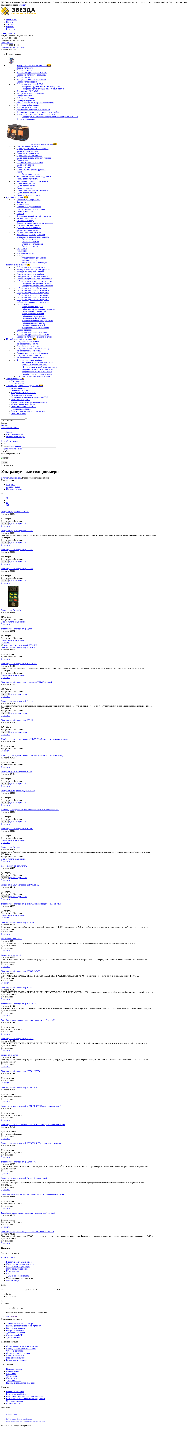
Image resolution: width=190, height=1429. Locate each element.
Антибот (5, 451)
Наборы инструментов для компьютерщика (41, 86)
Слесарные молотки (30, 241)
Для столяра (11, 1378)
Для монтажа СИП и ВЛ (27, 91)
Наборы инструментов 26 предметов (33, 293)
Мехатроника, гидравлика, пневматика (28, 411)
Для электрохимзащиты (27, 107)
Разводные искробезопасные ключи (37, 362)
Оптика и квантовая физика (23, 404)
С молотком (11, 1376)
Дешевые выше (13, 487)
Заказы (9, 432)
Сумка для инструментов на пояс (21, 1348)
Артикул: (5, 514)
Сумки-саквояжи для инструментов (32, 190)
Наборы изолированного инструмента (33, 302)
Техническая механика (21, 409)
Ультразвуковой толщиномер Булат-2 (17, 1039)
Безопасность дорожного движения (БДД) (29, 397)
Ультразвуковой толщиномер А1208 (17, 550)
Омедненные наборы (15, 1328)
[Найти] (26, 418)
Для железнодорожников (28, 119)
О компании (11, 20)
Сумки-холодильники (26, 193)
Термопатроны (17, 383)
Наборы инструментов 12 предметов (33, 288)
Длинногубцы (23, 204)
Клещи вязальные (29, 260)
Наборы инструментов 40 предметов (33, 300)
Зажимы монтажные (26, 253)
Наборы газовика (24, 96)
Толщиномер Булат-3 (10, 847)
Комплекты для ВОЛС (16, 1394)
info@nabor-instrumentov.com (13, 47)
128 (7, 505)
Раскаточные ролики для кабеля (31, 234)
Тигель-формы (17, 381)
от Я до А (10, 484)
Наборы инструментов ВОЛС (30, 84)
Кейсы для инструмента (27, 179)
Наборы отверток (24, 330)
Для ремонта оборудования (28, 105)
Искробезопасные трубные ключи (37, 372)
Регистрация (12, 441)
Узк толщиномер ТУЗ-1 (11, 939)
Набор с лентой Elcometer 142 (14, 866)
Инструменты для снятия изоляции (32, 276)
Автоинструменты (25, 68)
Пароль (4, 446)
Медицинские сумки (15, 1358)
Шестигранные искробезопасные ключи (39, 367)
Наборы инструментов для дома (31, 267)
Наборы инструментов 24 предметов (33, 290)
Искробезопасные (14, 1369)
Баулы (19, 172)
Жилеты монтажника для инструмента (34, 176)
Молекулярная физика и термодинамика (29, 402)
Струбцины (22, 248)
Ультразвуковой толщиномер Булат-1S (18, 629)
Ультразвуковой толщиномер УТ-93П (17, 922)
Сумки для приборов (26, 167)
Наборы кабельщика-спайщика (30, 93)
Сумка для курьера (14, 1401)
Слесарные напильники (32, 244)
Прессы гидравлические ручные (31, 209)
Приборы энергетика (26, 100)
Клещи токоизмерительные (34, 258)
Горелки (20, 214)
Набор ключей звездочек (32, 307)
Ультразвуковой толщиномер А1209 (17, 568)
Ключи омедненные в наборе (29, 360)
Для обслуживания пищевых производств (35, 103)
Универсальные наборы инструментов (34, 269)
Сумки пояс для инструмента (29, 155)
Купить (4, 523)
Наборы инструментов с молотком (32, 332)
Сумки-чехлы (23, 160)
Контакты (10, 29)
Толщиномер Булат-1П (11, 955)
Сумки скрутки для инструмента (31, 169)
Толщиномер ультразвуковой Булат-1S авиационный (24, 1178)
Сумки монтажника (25, 165)
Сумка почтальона (14, 1403)
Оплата (9, 22)
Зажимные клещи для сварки (34, 262)
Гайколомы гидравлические (29, 207)
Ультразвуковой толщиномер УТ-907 (17, 829)
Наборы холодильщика (27, 82)
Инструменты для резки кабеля (30, 274)
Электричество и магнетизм (23, 406)
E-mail (3, 443)
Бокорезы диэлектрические (28, 200)
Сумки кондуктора (25, 188)
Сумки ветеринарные (26, 186)
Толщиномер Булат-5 (10, 1055)
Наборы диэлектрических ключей (37, 283)
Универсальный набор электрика (20, 1323)
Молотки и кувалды (25, 221)
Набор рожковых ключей (33, 313)
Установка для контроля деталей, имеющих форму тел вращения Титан (32, 1194)
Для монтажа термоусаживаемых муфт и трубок (38, 112)
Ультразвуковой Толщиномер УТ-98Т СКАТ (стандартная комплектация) (33, 1124)
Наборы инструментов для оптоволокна (34, 279)
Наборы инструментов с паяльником (33, 334)
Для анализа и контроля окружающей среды (36, 114)
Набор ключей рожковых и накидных (38, 309)
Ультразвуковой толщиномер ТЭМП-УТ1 (19, 664)
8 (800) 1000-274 (8, 33)
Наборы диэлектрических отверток (37, 286)
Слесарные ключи (30, 239)
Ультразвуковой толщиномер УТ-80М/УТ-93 (20, 971)
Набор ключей (23, 304)
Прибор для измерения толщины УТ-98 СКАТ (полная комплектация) (32, 755)
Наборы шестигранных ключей (35, 327)
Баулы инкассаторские (31, 174)
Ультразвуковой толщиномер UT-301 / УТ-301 (21, 1071)
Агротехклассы (18, 388)
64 (7, 503)
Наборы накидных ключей (33, 323)
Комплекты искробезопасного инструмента (25, 1398)
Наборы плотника (24, 77)
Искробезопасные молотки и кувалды (33, 348)
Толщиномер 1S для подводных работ (18, 791)
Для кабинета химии (20, 390)
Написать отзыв (8, 1257)
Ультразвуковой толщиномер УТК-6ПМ (18, 647)
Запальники (22, 251)
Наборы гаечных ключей (33, 316)
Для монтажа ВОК (14, 1335)
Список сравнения (14, 434)
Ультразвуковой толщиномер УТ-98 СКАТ (19, 1087)
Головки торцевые (25, 211)
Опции (4, 622)
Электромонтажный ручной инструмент (34, 216)
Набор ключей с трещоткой (34, 311)
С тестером (11, 1373)
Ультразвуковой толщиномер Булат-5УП (18, 1162)
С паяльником (12, 1371)
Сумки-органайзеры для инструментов (34, 158)
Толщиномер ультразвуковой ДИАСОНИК (20, 885)
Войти (4, 441)
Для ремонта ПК (13, 1380)
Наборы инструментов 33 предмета (32, 295)
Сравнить (5, 526)
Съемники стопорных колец (29, 232)
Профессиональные (15, 1330)
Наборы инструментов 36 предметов (33, 297)
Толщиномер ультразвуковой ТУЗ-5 (16, 772)
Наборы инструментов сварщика (31, 75)
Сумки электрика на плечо (28, 195)
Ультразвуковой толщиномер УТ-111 (17, 720)
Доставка (10, 24)
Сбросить (5, 1317)
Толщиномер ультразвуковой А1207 (17, 531)
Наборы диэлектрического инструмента (34, 281)
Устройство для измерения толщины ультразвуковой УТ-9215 (28, 1020)
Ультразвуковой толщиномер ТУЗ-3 (16, 987)
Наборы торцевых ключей (33, 325)
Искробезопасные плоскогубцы (30, 358)
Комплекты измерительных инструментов (25, 1396)
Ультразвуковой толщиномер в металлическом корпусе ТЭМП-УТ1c (31, 904)
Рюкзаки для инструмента (28, 146)
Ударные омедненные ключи (34, 365)
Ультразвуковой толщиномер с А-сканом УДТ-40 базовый (26, 682)
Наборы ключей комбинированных (37, 320)
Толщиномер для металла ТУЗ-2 (15, 512)
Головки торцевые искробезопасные (33, 353)
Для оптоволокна (13, 1337)
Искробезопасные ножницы (29, 351)
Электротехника (18, 413)
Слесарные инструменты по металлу (33, 237)
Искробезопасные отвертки (29, 355)
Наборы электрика (25, 70)
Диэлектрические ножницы (29, 227)
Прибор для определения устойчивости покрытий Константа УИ (30, 810)
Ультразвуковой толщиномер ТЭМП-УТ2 (19, 1004)
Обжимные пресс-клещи (27, 230)
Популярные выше (14, 489)
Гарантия (10, 27)
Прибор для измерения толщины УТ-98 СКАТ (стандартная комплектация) (34, 739)
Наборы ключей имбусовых (34, 318)
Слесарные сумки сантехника (30, 162)
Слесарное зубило (30, 246)
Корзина (4, 425)
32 (7, 500)
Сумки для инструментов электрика (32, 148)
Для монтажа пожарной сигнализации (33, 110)
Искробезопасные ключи (28, 344)
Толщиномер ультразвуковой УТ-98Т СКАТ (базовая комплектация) (31, 1106)
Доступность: (7, 521)
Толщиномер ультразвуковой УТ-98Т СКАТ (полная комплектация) (31, 1143)
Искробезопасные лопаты (28, 346)
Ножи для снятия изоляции (29, 225)
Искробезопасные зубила (28, 341)
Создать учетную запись (11, 449)
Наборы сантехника (15, 1392)
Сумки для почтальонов (27, 151)
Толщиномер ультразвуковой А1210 (17, 701)
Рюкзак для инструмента (17, 1360)
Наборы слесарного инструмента (31, 79)
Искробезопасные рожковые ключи (37, 369)
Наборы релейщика (25, 98)
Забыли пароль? (14, 446)
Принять (22, 5)
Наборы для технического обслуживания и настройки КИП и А (50, 117)
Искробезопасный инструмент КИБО (33, 376)
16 (7, 498)
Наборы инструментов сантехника (32, 72)
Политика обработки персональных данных (25, 1421)
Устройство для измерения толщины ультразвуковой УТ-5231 (28, 1213)
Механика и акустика (20, 399)
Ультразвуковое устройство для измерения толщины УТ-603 (27, 1231)
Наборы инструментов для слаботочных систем (43, 89)
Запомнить (8, 465)
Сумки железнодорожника (28, 153)
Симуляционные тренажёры (23, 392)
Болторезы (21, 202)
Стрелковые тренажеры (21, 395)
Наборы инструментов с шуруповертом (34, 337)
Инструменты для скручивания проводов (35, 223)
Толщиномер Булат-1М (11, 610)
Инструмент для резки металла (30, 272)
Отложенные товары (15, 437)
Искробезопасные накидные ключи (37, 374)
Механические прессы (26, 218)
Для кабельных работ (15, 1333)
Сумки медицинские (26, 183)
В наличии (19, 1308)
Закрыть (13, 1317)
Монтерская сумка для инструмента (32, 181)
